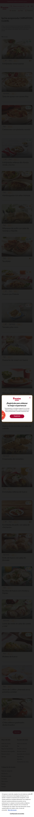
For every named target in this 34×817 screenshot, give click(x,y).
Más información (12, 810)
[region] (17, 804)
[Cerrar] (32, 794)
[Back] (30, 398)
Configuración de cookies (17, 813)
